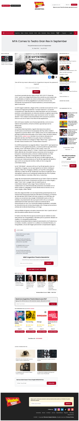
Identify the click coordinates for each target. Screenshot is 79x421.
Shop (48, 33)
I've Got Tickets (20, 331)
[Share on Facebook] (49, 77)
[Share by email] (56, 77)
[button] (75, 33)
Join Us (53, 412)
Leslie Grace (26, 136)
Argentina (17, 33)
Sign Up (36, 92)
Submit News (59, 412)
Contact (48, 412)
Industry (31, 33)
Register (64, 33)
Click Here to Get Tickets (36, 269)
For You (21, 273)
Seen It (20, 329)
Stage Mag (57, 33)
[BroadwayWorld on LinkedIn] (62, 409)
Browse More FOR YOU (68, 148)
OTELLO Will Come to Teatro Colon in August (7, 61)
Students (44, 33)
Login (70, 33)
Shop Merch (6, 5)
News (22, 33)
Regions (66, 412)
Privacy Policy (70, 417)
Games (52, 33)
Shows (26, 33)
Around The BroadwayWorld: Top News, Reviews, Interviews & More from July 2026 (23, 240)
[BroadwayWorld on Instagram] (58, 409)
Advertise (38, 412)
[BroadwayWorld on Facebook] (55, 409)
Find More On (35, 338)
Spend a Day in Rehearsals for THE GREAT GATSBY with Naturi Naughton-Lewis (68, 72)
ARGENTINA (39, 9)
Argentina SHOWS (64, 100)
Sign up (73, 166)
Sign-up (67, 4)
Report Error (71, 414)
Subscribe (51, 383)
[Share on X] (53, 77)
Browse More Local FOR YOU (46, 292)
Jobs (39, 33)
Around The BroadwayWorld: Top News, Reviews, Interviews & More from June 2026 (23, 252)
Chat (35, 33)
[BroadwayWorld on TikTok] (65, 409)
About (43, 412)
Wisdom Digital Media (50, 417)
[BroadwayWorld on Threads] (69, 409)
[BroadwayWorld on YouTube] (72, 409)
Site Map (71, 412)
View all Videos (64, 96)
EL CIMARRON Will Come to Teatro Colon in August (22, 246)
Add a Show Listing (15, 5)
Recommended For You (66, 108)
